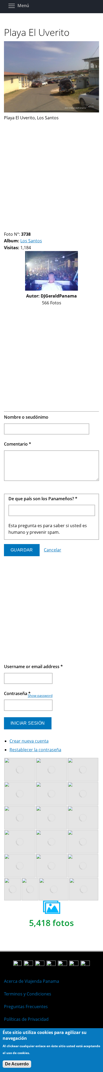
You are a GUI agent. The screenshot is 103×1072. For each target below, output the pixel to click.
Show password (40, 695)
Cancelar (52, 550)
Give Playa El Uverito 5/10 (24, 228)
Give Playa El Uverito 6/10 (28, 228)
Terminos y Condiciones (27, 994)
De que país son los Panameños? (42, 499)
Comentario (17, 444)
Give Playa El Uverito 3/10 (15, 228)
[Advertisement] (51, 172)
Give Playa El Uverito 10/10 (46, 228)
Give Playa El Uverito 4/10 (19, 228)
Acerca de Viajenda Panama (31, 981)
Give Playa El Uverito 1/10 (6, 228)
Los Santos (31, 241)
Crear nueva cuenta (29, 741)
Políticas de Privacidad (26, 1019)
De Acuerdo (17, 1064)
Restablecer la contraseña (35, 750)
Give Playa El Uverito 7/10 (33, 228)
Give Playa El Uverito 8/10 (37, 228)
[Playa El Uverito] (51, 111)
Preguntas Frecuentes (26, 1006)
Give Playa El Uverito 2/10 (10, 228)
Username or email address (33, 666)
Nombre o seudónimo (26, 417)
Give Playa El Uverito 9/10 (42, 228)
